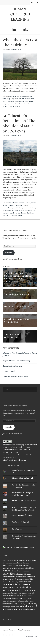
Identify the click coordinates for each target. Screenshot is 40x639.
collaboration (7, 566)
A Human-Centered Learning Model (15, 377)
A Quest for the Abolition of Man (24, 501)
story (25, 598)
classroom (26, 563)
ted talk (18, 607)
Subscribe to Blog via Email (15, 231)
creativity (15, 568)
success (23, 601)
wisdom (32, 609)
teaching (13, 604)
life (30, 590)
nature (31, 101)
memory (5, 593)
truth (7, 215)
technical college (21, 604)
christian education (9, 563)
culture (13, 571)
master (33, 590)
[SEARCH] (32, 2)
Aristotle (6, 560)
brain (23, 560)
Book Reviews (13, 96)
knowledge (18, 101)
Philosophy (22, 96)
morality (25, 101)
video (27, 609)
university (22, 609)
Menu (37, 3)
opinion (19, 595)
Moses (21, 593)
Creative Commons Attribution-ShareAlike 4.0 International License (17, 449)
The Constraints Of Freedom (22, 515)
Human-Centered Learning (20, 14)
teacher (31, 601)
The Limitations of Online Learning (13, 336)
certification (28, 560)
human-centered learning (27, 210)
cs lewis (18, 99)
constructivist (17, 208)
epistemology (31, 577)
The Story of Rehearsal (20, 522)
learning (7, 590)
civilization (18, 563)
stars (16, 104)
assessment (13, 560)
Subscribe (8, 253)
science (11, 104)
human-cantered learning (10, 582)
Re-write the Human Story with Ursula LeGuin (19, 320)
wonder (5, 106)
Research (10, 598)
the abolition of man (25, 104)
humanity (11, 101)
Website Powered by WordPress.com (16, 630)
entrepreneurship (21, 577)
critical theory (30, 568)
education (25, 99)
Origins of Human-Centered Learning (16, 361)
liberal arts (26, 590)
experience (5, 579)
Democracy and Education (17, 306)
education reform (24, 203)
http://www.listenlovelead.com (14, 460)
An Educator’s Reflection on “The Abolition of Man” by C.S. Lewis (19, 123)
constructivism (7, 208)
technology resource (9, 607)
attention (19, 560)
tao (27, 601)
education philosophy (24, 574)
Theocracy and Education (16, 293)
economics (26, 571)
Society (29, 96)
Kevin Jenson (16, 529)
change (34, 560)
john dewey (13, 213)
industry (11, 587)
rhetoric (15, 598)
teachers (6, 604)
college (15, 566)
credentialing (21, 568)
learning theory (17, 590)
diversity (19, 571)
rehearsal (5, 598)
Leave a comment (14, 106)
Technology (6, 99)
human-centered (25, 582)
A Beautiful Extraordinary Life (23, 478)
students (17, 601)
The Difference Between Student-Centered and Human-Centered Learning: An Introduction (19, 277)
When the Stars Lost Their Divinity (20, 42)
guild (27, 579)
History (31, 579)
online (5, 595)
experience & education (10, 210)
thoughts (10, 609)
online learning (11, 595)
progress (5, 104)
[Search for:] (20, 389)
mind (10, 593)
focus (24, 579)
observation (31, 593)
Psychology (30, 595)
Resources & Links (9, 371)
